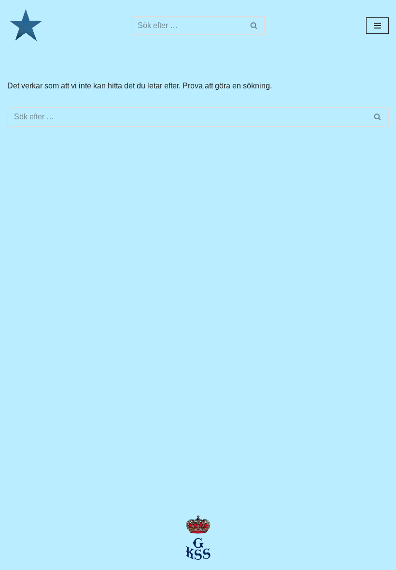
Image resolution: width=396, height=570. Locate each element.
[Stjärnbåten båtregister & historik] (25, 25)
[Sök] (254, 25)
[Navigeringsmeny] (377, 25)
